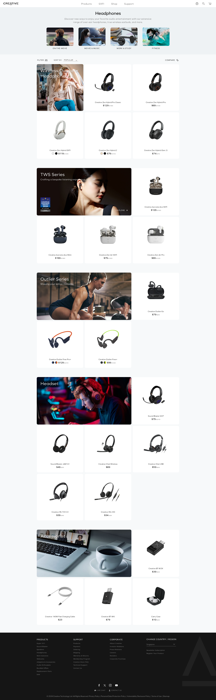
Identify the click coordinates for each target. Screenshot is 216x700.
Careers (113, 653)
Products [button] (86, 3)
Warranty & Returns (81, 656)
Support (129, 3)
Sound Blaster (42, 646)
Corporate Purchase (118, 659)
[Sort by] (76, 60)
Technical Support (80, 665)
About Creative (116, 643)
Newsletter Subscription (155, 650)
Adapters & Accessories (46, 662)
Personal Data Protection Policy (113, 696)
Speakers (40, 649)
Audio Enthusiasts (44, 665)
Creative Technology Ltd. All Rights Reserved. (70, 696)
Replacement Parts (44, 671)
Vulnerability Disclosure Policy (138, 696)
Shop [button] (114, 3)
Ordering (76, 649)
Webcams (40, 659)
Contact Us (77, 668)
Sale (38, 674)
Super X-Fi (41, 643)
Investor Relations (117, 646)
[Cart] (210, 3)
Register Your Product (155, 653)
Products (76, 643)
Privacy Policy (94, 696)
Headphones (42, 653)
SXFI (101, 3)
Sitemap (166, 696)
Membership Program (81, 659)
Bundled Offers (42, 668)
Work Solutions (42, 656)
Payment (76, 646)
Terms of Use (157, 696)
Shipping (76, 653)
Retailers (113, 656)
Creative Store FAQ (80, 662)
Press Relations (116, 649)
